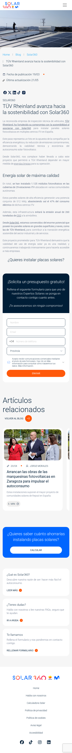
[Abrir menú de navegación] (64, 5)
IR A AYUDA (12, 620)
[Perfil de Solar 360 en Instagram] (40, 742)
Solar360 (32, 54)
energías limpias (22, 163)
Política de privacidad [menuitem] (36, 710)
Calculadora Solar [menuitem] (36, 703)
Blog (18, 54)
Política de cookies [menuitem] (36, 718)
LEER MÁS (12, 590)
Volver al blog (14, 418)
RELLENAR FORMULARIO (20, 650)
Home (6, 54)
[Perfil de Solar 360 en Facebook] (22, 742)
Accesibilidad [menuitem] (36, 732)
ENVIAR (36, 373)
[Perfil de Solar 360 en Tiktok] (31, 742)
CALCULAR (36, 550)
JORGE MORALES (39, 466)
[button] (36, 362)
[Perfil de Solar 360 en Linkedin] (49, 742)
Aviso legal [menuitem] (36, 725)
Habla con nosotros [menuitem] (36, 695)
